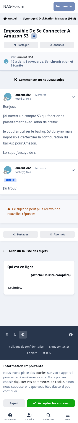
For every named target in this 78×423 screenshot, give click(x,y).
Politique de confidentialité (26, 346)
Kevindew (15, 288)
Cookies (32, 353)
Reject (14, 403)
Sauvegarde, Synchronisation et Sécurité (42, 63)
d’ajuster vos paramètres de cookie (39, 382)
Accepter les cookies (53, 403)
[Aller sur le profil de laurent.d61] (6, 61)
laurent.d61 (24, 57)
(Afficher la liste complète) (51, 275)
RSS (48, 353)
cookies (41, 373)
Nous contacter (59, 346)
